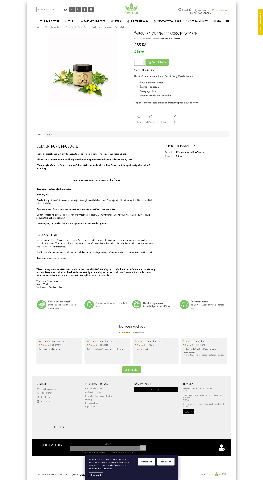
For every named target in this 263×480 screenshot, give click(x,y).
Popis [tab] (38, 134)
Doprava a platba (91, 403)
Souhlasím (166, 461)
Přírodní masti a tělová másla (190, 152)
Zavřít (149, 111)
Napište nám (90, 406)
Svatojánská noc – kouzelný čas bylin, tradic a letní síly (203, 404)
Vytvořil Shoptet (207, 474)
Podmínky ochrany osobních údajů (98, 395)
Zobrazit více (131, 369)
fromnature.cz (46, 401)
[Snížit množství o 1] (144, 63)
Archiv (188, 411)
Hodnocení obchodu (131, 326)
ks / (156, 389)
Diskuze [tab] (50, 134)
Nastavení (96, 475)
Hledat (65, 9)
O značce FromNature (93, 388)
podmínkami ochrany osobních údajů (119, 452)
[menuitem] (48, 21)
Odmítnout (146, 461)
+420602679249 (47, 393)
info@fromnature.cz (48, 389)
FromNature (45, 397)
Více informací (106, 468)
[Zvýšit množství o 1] (144, 60)
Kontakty (88, 399)
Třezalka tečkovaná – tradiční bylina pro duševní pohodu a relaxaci (205, 396)
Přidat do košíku (159, 62)
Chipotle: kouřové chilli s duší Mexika (197, 388)
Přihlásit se (143, 447)
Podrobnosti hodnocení (170, 38)
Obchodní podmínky (93, 392)
